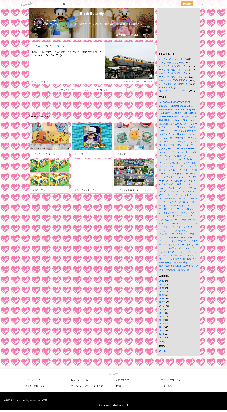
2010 (161, 337)
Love (135, 34)
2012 (161, 330)
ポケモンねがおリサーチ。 (172, 58)
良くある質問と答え (35, 385)
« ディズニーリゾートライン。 (74, 89)
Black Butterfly (92, 13)
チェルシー (52, 20)
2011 (161, 334)
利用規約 (98, 385)
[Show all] (145, 26)
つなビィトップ (33, 379)
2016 (161, 316)
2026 (161, 280)
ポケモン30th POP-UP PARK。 (174, 80)
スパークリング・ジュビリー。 (174, 90)
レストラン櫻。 (166, 87)
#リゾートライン (39, 81)
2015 (161, 319)
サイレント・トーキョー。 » (111, 89)
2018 (161, 309)
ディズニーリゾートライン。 (50, 46)
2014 (161, 323)
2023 (161, 291)
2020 (161, 301)
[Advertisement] (91, 101)
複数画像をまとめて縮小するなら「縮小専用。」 (27, 400)
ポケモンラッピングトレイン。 (174, 66)
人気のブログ (122, 379)
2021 (161, 298)
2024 (161, 287)
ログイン (199, 3)
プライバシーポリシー (81, 385)
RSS (163, 350)
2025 (161, 284)
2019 (161, 305)
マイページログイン (171, 379)
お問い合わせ (122, 385)
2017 (161, 312)
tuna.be (113, 374)
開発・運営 (166, 385)
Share (147, 34)
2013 (161, 326)
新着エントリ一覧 (79, 379)
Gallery (122, 34)
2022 (161, 294)
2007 (161, 341)
